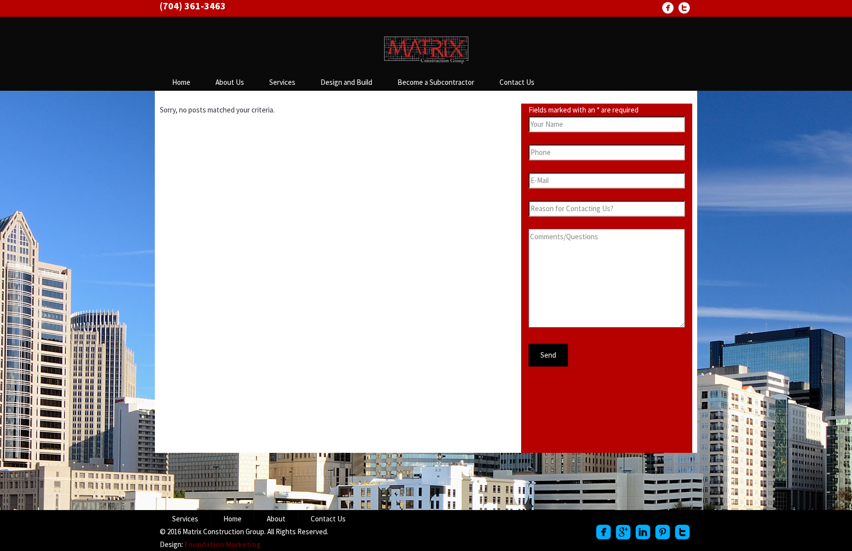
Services (282, 82)
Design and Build (346, 82)
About (276, 518)
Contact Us (516, 82)
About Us (229, 82)
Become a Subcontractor (435, 82)
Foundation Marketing (222, 544)
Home (181, 82)
